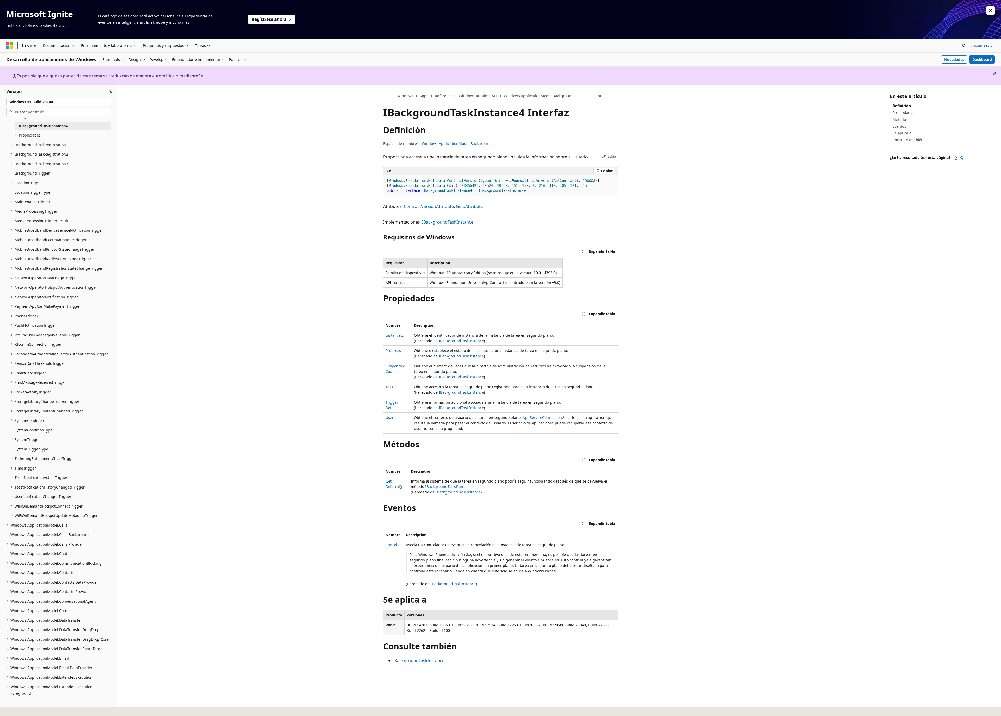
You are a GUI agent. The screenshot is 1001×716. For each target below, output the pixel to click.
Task (389, 386)
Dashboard (982, 59)
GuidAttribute (469, 206)
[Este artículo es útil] (956, 158)
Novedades (954, 59)
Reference (444, 95)
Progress (393, 350)
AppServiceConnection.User (547, 417)
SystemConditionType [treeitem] (33, 430)
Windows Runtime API (478, 95)
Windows (405, 95)
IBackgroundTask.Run (444, 486)
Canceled (394, 544)
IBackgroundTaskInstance (447, 222)
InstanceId (395, 335)
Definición (902, 105)
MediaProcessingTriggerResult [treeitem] (41, 220)
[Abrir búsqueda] (964, 45)
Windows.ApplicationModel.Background (539, 95)
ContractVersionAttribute (429, 206)
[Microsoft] (9, 45)
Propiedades (903, 112)
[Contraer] (110, 91)
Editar (612, 156)
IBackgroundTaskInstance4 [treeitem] (43, 125)
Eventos (899, 126)
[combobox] (58, 101)
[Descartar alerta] (990, 10)
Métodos (900, 119)
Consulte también (908, 139)
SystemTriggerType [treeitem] (31, 449)
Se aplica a (902, 133)
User (390, 417)
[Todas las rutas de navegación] (387, 96)
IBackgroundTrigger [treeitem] (32, 173)
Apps (423, 95)
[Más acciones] (613, 96)
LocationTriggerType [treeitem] (32, 192)
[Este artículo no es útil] (962, 158)
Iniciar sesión (983, 45)
